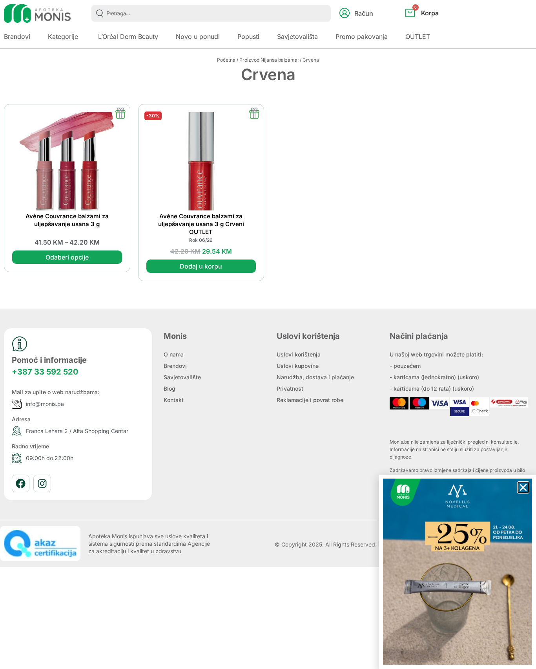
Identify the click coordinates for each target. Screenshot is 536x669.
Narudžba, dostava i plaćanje (315, 377)
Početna (226, 60)
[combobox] (211, 13)
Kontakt (174, 400)
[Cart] (430, 26)
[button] (523, 487)
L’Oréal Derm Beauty (128, 36)
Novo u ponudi (198, 36)
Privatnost (290, 388)
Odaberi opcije (67, 257)
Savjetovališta (297, 36)
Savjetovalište (182, 377)
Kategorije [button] (63, 36)
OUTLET (417, 36)
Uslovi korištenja (299, 354)
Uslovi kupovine (298, 365)
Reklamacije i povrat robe (310, 400)
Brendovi (175, 365)
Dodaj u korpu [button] (201, 266)
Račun (363, 13)
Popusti (248, 36)
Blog (169, 388)
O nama (174, 354)
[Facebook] (20, 483)
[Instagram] (42, 483)
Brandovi (17, 36)
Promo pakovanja (361, 36)
